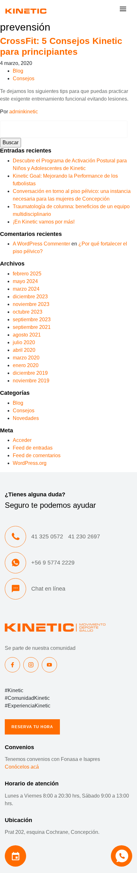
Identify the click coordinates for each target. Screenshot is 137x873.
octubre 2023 (27, 312)
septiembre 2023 (32, 319)
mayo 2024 (25, 281)
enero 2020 (26, 365)
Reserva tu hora (32, 727)
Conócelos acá (22, 767)
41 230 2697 (84, 536)
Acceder (22, 440)
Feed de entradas (33, 448)
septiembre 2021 (32, 327)
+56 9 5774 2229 (53, 562)
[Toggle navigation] (123, 10)
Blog (18, 71)
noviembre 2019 (31, 380)
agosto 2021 (27, 334)
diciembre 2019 (30, 373)
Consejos (23, 78)
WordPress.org (30, 463)
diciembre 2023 (30, 296)
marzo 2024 (26, 289)
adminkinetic (23, 111)
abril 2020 (24, 350)
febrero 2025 (27, 273)
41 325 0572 (47, 536)
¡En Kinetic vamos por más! (44, 221)
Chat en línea (48, 589)
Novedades (26, 418)
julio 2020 (24, 342)
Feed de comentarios (37, 455)
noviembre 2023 (31, 304)
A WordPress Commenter (41, 243)
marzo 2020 (26, 357)
